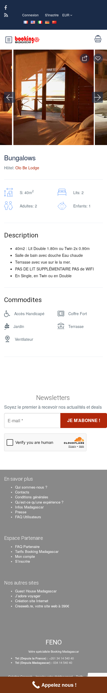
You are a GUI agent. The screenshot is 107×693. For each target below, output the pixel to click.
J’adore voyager (27, 595)
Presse (20, 511)
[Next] (97, 97)
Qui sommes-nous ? (31, 487)
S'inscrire (52, 15)
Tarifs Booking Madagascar (36, 551)
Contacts (22, 492)
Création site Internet (31, 600)
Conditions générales (31, 496)
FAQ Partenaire (27, 546)
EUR (66, 15)
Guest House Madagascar (36, 590)
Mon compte (25, 556)
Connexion (30, 15)
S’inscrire (22, 561)
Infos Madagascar (29, 507)
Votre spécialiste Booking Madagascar (53, 651)
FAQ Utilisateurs (28, 516)
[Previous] (9, 97)
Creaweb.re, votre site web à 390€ (42, 605)
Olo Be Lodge (27, 167)
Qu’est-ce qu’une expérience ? (39, 502)
